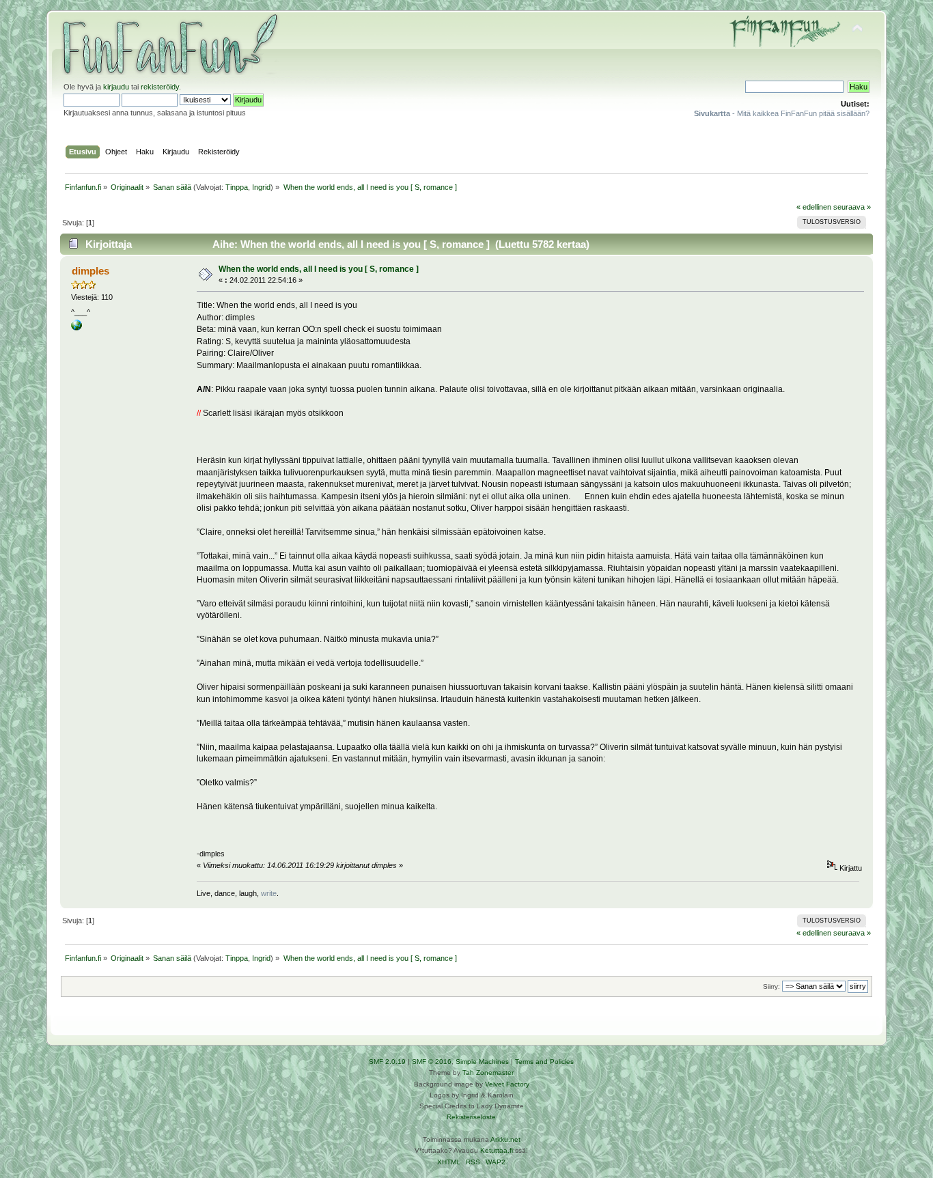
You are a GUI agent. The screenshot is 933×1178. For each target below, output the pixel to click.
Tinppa (236, 187)
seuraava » (852, 207)
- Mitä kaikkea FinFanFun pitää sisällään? (781, 113)
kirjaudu (116, 87)
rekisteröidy (160, 87)
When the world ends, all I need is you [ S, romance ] (319, 269)
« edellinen (813, 207)
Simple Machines (482, 1061)
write (269, 893)
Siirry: (771, 986)
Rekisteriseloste (471, 1117)
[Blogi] (76, 328)
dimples (90, 271)
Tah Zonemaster (488, 1072)
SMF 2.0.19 (387, 1061)
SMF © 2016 (431, 1061)
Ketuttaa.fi (496, 1150)
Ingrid (261, 187)
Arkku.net (505, 1139)
